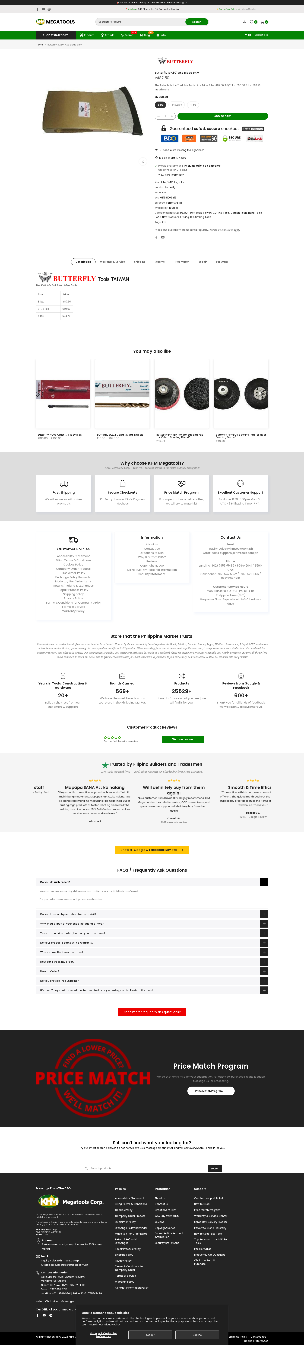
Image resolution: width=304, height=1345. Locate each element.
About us (152, 544)
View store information (171, 174)
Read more (162, 89)
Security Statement (152, 574)
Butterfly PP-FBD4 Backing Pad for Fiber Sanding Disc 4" (241, 436)
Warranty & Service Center (210, 1216)
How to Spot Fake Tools (208, 1234)
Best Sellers (176, 213)
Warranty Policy (73, 611)
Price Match (181, 261)
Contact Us (152, 549)
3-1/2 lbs (177, 104)
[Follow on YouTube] (43, 9)
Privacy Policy (112, 1324)
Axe (164, 192)
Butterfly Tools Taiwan (198, 213)
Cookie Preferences (256, 1341)
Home (39, 45)
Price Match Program (209, 1091)
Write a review (183, 739)
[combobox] (140, 21)
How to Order (202, 1204)
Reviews (151, 561)
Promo (130, 34)
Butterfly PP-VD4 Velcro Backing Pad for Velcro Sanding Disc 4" (179, 436)
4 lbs (193, 104)
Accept (150, 1335)
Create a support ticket (208, 1198)
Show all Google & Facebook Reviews (149, 850)
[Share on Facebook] (156, 237)
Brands (109, 35)
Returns (160, 261)
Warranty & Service (112, 261)
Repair (202, 261)
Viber (56, 1301)
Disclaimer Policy (73, 573)
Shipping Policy (73, 594)
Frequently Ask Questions (209, 1255)
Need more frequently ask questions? (152, 1012)
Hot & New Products (167, 217)
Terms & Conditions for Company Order (73, 603)
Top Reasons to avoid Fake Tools (210, 1241)
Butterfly (170, 187)
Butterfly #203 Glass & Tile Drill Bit (60, 434)
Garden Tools (239, 213)
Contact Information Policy (131, 1287)
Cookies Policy (73, 565)
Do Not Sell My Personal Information (152, 570)
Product (89, 35)
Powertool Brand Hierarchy (210, 1228)
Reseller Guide (202, 1249)
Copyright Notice (152, 566)
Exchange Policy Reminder (73, 577)
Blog (148, 34)
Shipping (139, 261)
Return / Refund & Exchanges (73, 586)
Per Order (222, 261)
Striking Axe (187, 217)
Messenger (67, 1301)
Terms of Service (73, 607)
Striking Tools (203, 217)
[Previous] (39, 393)
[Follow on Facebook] (37, 9)
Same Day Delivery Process (210, 1222)
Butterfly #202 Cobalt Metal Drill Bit (120, 434)
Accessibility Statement (73, 556)
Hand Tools (255, 213)
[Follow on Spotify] (49, 9)
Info (163, 35)
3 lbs (160, 104)
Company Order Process (73, 569)
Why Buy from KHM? (152, 557)
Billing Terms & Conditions (73, 560)
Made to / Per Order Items (73, 581)
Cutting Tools (221, 213)
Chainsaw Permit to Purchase (206, 1262)
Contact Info (258, 1336)
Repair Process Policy (73, 590)
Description (83, 261)
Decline (197, 1335)
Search (215, 1168)
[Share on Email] (162, 237)
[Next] (264, 393)
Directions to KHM (152, 553)
